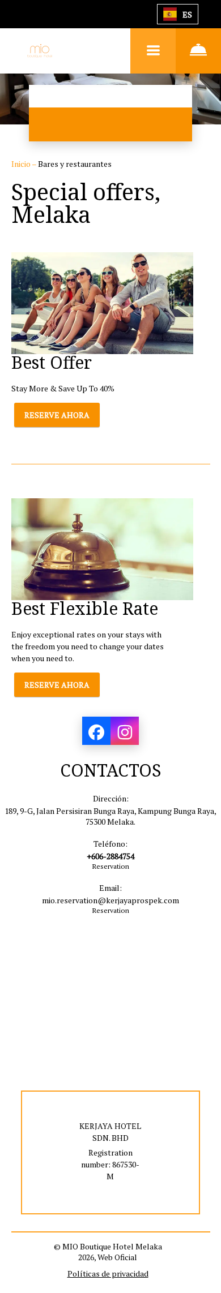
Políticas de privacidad (107, 1273)
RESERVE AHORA (57, 415)
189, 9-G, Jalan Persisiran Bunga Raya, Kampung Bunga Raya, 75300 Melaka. (110, 816)
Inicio (21, 163)
